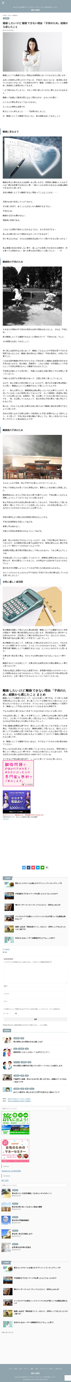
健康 (32, 1368)
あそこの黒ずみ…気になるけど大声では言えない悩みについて (36, 1092)
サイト (6, 1001)
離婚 (6, 952)
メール (6, 993)
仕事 (36, 1368)
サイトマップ (43, 1368)
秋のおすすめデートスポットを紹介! (19, 1099)
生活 (20, 1368)
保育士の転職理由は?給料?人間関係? (19, 1101)
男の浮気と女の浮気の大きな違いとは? (28, 1042)
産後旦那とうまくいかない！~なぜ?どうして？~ (31, 1052)
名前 (5, 986)
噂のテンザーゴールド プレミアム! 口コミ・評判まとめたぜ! (37, 905)
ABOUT (51, 1368)
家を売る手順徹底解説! (20, 1220)
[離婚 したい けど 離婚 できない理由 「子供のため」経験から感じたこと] (38, 867)
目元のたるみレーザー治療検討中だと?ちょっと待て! (35, 938)
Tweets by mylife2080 (11, 1171)
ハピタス (6, 819)
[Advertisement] (35, 841)
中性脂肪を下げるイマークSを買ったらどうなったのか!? (36, 894)
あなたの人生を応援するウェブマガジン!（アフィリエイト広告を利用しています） (35, 1377)
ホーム (10, 1368)
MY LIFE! (35, 10)
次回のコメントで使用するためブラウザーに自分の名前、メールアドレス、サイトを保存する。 (33, 1009)
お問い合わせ (58, 1368)
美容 (16, 1368)
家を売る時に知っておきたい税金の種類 (27, 1207)
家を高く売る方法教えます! (22, 1234)
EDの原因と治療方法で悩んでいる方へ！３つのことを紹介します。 (38, 1066)
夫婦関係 (7, 949)
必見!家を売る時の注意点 (21, 1247)
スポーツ (26, 1368)
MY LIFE (5, 1180)
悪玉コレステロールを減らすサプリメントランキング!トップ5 (38, 883)
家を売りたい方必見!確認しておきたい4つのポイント (32, 1193)
